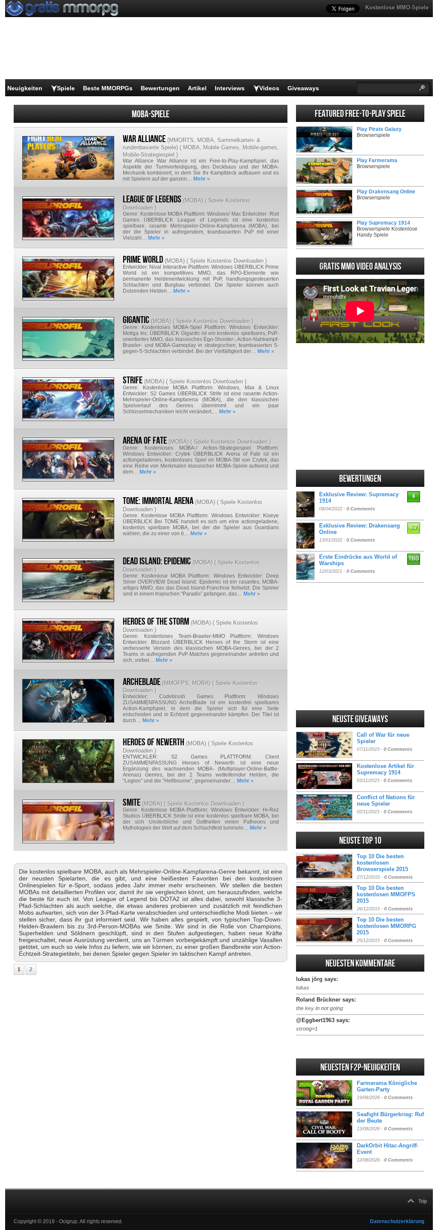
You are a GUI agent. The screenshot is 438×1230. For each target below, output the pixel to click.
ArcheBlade (141, 682)
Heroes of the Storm (156, 622)
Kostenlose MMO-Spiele (397, 7)
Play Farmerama (377, 160)
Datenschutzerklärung (397, 1221)
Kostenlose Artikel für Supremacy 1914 (385, 769)
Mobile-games (260, 147)
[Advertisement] (360, 406)
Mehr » (201, 179)
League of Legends (152, 199)
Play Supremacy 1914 (383, 223)
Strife (132, 380)
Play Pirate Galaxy (379, 129)
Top (422, 1201)
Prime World (143, 260)
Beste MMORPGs (108, 88)
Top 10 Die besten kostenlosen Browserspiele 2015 (382, 862)
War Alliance (144, 139)
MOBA (205, 140)
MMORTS (181, 140)
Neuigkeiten (24, 88)
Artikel (197, 88)
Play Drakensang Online (386, 192)
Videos (269, 88)
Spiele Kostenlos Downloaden (226, 261)
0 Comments (360, 508)
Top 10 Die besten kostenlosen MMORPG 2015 (386, 926)
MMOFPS (176, 683)
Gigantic (136, 320)
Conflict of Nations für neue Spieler (386, 800)
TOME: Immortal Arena (158, 501)
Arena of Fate (145, 441)
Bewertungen (160, 88)
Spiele (66, 88)
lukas (302, 988)
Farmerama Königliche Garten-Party (387, 1086)
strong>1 (307, 1029)
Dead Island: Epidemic (157, 561)
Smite (131, 803)
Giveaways (303, 88)
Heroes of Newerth (153, 742)
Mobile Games (221, 147)
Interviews (230, 88)
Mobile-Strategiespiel (149, 154)
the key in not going (319, 1008)
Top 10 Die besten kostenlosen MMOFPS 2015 (386, 894)
